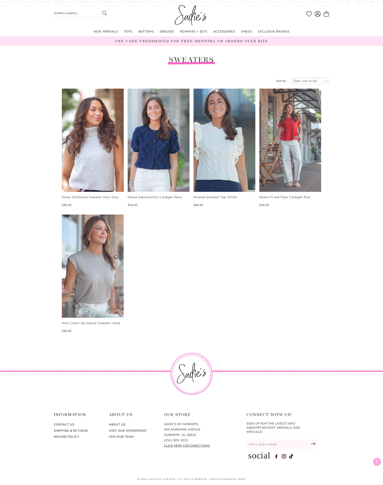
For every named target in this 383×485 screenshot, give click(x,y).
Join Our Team (121, 437)
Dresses (167, 32)
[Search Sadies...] (104, 13)
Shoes (246, 32)
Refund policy (66, 437)
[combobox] (81, 13)
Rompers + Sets (193, 32)
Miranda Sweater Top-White (215, 197)
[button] (327, 14)
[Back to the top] (377, 462)
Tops (128, 32)
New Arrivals (106, 32)
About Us (117, 425)
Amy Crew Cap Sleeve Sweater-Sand (91, 323)
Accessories (224, 32)
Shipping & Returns (71, 431)
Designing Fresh (234, 479)
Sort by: (281, 81)
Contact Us (64, 425)
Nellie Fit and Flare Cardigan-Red (284, 197)
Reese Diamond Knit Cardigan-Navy (155, 197)
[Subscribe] (313, 444)
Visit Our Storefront (128, 431)
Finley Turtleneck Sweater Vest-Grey (90, 197)
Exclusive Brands (273, 32)
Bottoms (146, 32)
